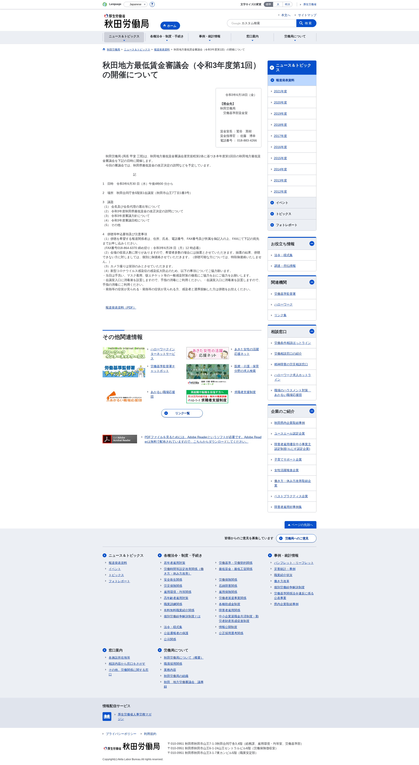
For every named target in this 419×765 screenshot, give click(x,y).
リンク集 (280, 315)
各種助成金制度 (229, 604)
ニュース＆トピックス (293, 67)
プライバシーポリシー (121, 734)
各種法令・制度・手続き (183, 555)
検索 (308, 23)
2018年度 (280, 124)
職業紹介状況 (283, 575)
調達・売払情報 (285, 266)
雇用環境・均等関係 (177, 592)
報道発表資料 (285, 80)
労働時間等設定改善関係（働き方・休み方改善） (184, 571)
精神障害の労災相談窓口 (291, 364)
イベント (282, 202)
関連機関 (279, 282)
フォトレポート (286, 225)
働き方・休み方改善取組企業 (292, 483)
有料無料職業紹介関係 (179, 610)
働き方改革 (281, 581)
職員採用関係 (173, 663)
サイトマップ (307, 15)
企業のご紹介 (283, 411)
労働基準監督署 (285, 293)
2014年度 (280, 169)
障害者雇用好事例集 (288, 507)
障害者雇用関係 (229, 610)
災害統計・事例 (284, 569)
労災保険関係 (173, 585)
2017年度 (280, 136)
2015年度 (280, 158)
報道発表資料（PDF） (121, 307)
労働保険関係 (228, 579)
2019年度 (280, 113)
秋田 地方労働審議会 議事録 (184, 684)
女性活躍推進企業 (286, 470)
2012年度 (280, 191)
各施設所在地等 (119, 657)
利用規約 (150, 734)
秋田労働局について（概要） (184, 657)
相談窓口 (279, 332)
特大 (287, 4)
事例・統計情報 (286, 555)
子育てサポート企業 (288, 459)
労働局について (176, 650)
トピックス (283, 214)
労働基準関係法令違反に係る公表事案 (294, 596)
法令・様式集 (283, 255)
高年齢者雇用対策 (176, 598)
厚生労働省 (309, 4)
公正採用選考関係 (231, 633)
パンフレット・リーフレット (294, 563)
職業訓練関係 (173, 604)
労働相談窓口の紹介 (288, 353)
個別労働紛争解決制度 (289, 587)
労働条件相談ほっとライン (292, 343)
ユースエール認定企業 (289, 433)
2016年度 (280, 147)
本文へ (285, 15)
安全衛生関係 (173, 579)
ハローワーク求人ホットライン (292, 377)
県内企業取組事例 (286, 604)
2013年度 (280, 180)
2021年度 (280, 91)
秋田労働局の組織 (176, 676)
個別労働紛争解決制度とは (182, 616)
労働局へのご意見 (296, 538)
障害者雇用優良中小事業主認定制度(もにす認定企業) (292, 446)
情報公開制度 (228, 627)
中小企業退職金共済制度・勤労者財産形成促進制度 (239, 619)
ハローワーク (283, 304)
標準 (268, 4)
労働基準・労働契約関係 (235, 563)
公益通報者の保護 (176, 633)
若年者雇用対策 (174, 563)
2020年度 (280, 102)
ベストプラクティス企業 (291, 496)
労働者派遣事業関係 (232, 598)
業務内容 (170, 670)
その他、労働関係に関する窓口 (128, 672)
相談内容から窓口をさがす (127, 663)
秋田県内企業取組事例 (289, 423)
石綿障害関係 (228, 585)
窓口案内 (116, 650)
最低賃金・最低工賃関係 (235, 569)
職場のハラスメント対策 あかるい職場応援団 (292, 393)
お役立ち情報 (283, 244)
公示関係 (170, 639)
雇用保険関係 (228, 592)
